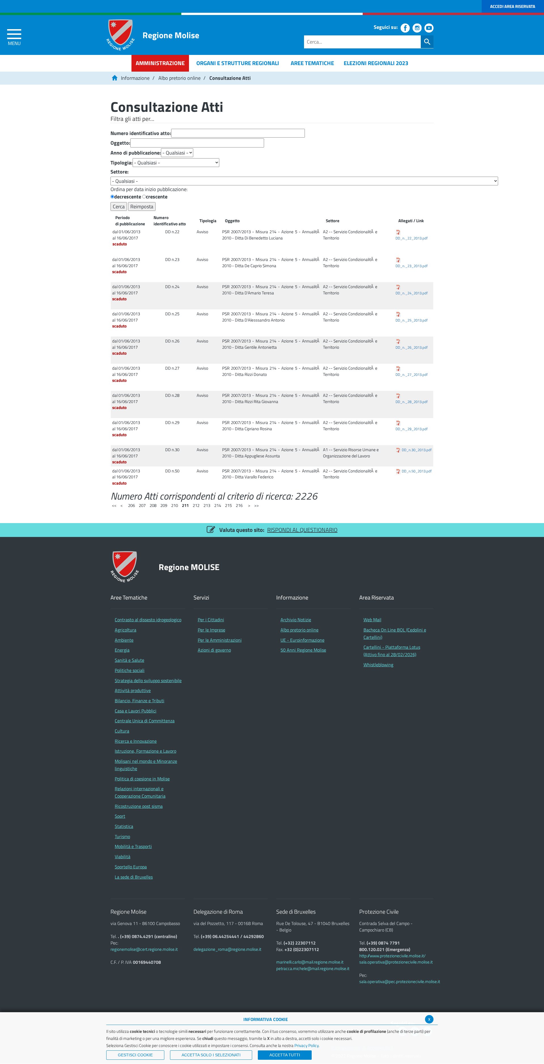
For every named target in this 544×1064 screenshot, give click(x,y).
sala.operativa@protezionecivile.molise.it (396, 962)
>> (256, 505)
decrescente (127, 196)
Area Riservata (376, 598)
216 (239, 505)
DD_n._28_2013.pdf (412, 401)
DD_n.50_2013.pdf (417, 471)
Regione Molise (171, 35)
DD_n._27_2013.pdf (412, 374)
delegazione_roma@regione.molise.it (227, 949)
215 (228, 505)
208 (153, 505)
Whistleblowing (378, 664)
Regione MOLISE (189, 566)
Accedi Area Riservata (512, 6)
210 (174, 505)
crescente (156, 196)
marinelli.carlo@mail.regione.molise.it (309, 962)
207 (142, 505)
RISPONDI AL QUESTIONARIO (302, 529)
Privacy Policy (306, 1045)
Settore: (119, 171)
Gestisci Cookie (135, 1055)
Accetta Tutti (284, 1055)
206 (131, 505)
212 (196, 505)
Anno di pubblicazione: (135, 153)
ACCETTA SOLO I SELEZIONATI (211, 1055)
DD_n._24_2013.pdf (412, 293)
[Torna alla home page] (114, 78)
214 (217, 505)
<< (114, 505)
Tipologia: (121, 162)
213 (206, 505)
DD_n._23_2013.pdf (412, 266)
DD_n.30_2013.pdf (417, 450)
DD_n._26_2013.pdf (412, 347)
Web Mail (372, 619)
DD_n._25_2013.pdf (412, 320)
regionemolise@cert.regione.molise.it (144, 949)
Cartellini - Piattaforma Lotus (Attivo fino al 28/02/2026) (392, 651)
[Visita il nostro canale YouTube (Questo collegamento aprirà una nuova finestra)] (429, 28)
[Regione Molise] (120, 34)
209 (163, 505)
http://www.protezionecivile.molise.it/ (392, 956)
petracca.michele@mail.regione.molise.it (312, 968)
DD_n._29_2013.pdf (412, 429)
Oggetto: (120, 143)
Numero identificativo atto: (140, 133)
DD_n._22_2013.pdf (412, 238)
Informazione (135, 78)
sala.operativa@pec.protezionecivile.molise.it (399, 981)
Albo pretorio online (179, 78)
